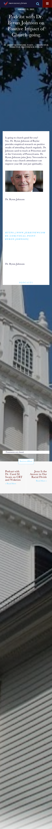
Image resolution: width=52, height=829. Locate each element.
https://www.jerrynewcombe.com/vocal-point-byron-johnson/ (25, 236)
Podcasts (26, 283)
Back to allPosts (26, 461)
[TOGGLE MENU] (47, 3)
